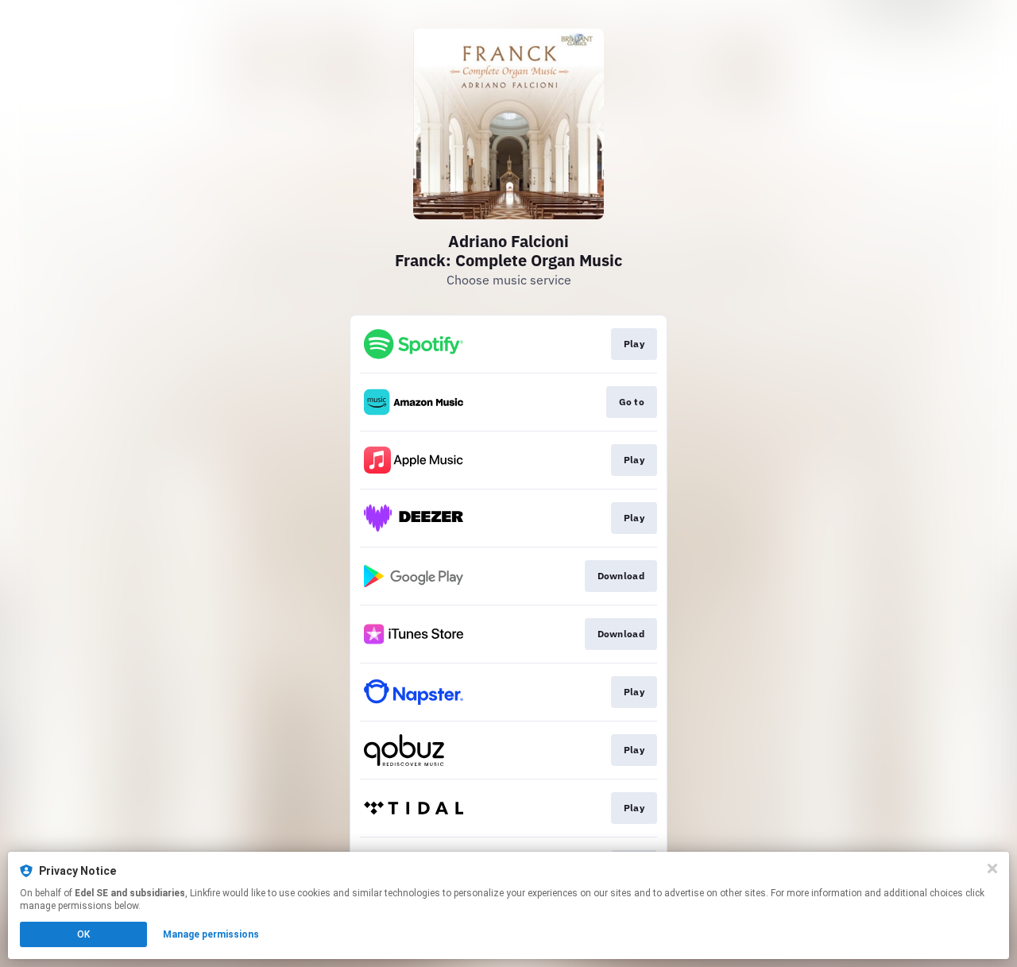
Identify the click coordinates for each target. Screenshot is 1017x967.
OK (83, 934)
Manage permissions (211, 934)
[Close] (992, 868)
